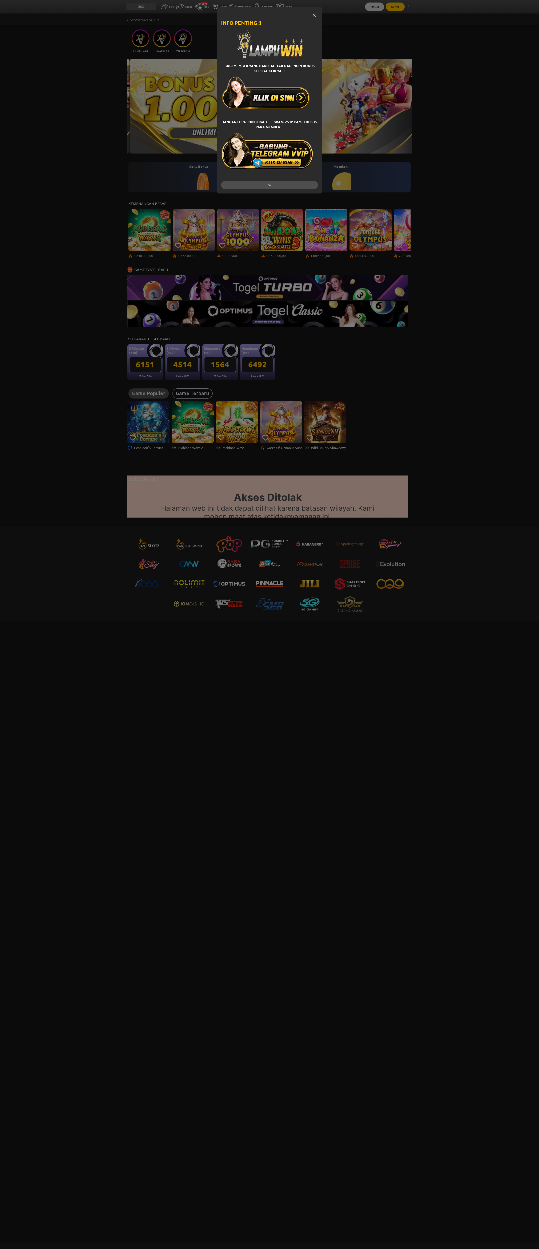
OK (269, 185)
